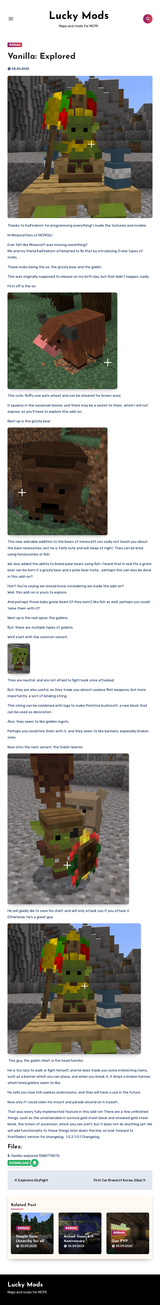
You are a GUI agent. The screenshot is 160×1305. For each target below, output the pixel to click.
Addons (14, 45)
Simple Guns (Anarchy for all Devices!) (30, 1241)
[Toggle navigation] (11, 18)
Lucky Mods (79, 16)
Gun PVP (120, 1241)
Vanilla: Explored (42, 57)
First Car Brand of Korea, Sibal (118, 1180)
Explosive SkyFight (33, 1180)
